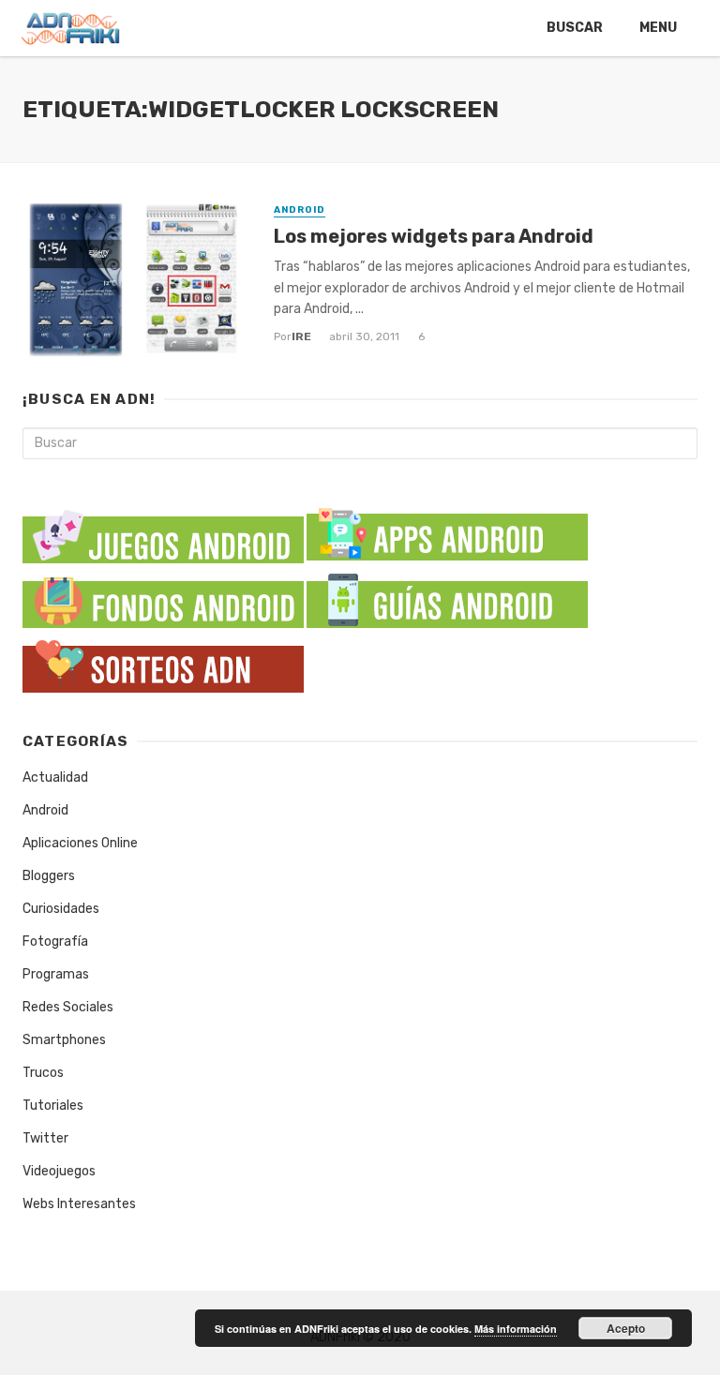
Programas (55, 974)
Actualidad (55, 777)
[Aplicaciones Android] (447, 530)
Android (299, 210)
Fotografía (55, 941)
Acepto (626, 1328)
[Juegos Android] (163, 530)
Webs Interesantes (79, 1204)
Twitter (45, 1138)
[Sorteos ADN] (163, 662)
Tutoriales (52, 1105)
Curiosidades (60, 909)
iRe (301, 336)
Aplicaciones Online (80, 843)
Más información (515, 1329)
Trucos (43, 1073)
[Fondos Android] (163, 597)
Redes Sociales (67, 1007)
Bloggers (48, 876)
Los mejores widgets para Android (433, 236)
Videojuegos (59, 1171)
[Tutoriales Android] (447, 597)
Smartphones (64, 1040)
